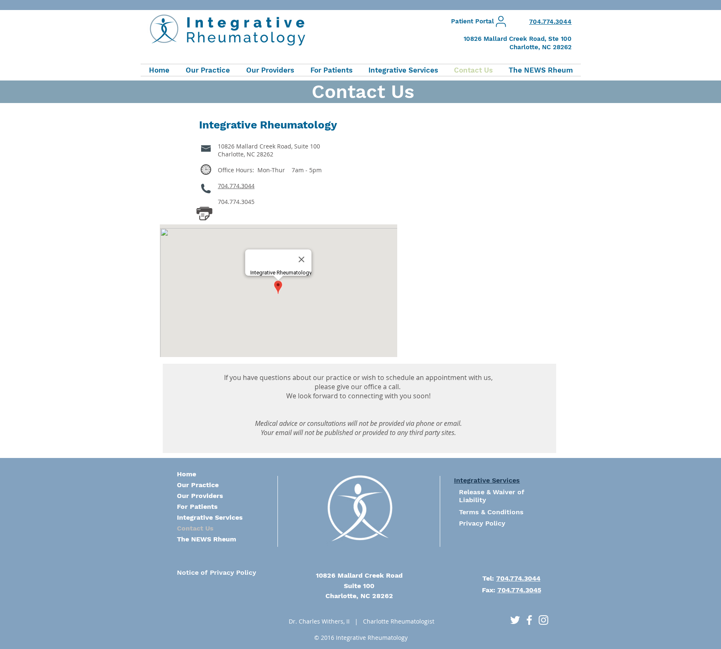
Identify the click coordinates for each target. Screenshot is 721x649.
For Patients (197, 507)
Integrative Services (210, 517)
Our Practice (198, 485)
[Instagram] (543, 620)
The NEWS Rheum (206, 539)
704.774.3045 (519, 590)
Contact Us (195, 528)
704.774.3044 (236, 186)
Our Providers (200, 496)
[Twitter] (515, 620)
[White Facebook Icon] (529, 620)
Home (186, 474)
